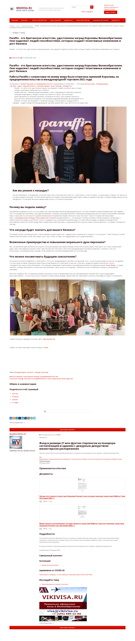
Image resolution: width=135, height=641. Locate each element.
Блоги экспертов (39, 20)
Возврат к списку (18, 33)
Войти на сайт (109, 5)
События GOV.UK (82, 20)
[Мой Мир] (16, 418)
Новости (115, 20)
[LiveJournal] (25, 418)
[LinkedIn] (22, 418)
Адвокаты (68, 20)
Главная (14, 20)
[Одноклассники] (13, 418)
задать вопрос (110, 12)
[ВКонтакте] (10, 418)
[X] (19, 418)
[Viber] (28, 418)
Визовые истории (100, 20)
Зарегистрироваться (111, 7)
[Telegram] (34, 418)
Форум (24, 20)
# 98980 (58, 435)
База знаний (55, 20)
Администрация (109, 9)
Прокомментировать (67, 430)
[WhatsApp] (31, 418)
